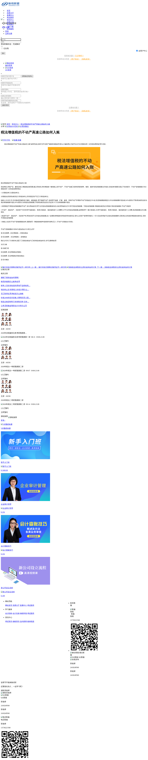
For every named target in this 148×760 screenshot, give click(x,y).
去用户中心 (142, 51)
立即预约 (4, 345)
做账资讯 (16, 621)
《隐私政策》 (86, 59)
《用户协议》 (75, 59)
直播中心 (10, 15)
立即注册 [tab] (8, 33)
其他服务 (10, 29)
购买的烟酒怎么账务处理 (10, 281)
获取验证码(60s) (27, 76)
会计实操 (16, 613)
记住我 (6, 48)
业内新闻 (23, 621)
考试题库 (10, 17)
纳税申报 (23, 613)
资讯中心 (15, 124)
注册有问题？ (74, 108)
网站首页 (8, 605)
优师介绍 (10, 22)
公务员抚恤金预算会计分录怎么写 (14, 306)
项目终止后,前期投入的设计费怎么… (15, 290)
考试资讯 (8, 621)
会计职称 (8, 613)
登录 (3, 53)
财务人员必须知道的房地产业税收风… (15, 285)
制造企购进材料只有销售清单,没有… (15, 302)
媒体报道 (30, 621)
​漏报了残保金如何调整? (10, 277)
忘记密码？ (79, 56)
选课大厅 (10, 13)
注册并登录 (5, 105)
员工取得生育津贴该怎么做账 (12, 294)
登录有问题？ (69, 56)
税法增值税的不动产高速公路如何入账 (35, 124)
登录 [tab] (7, 31)
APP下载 (10, 27)
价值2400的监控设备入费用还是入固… (15, 298)
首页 (8, 11)
